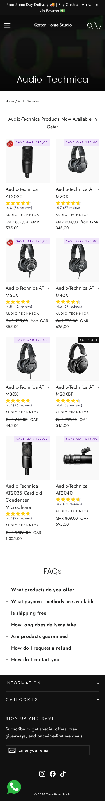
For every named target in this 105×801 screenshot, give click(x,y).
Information (23, 683)
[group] (28, 206)
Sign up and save (30, 718)
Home (10, 101)
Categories (22, 699)
